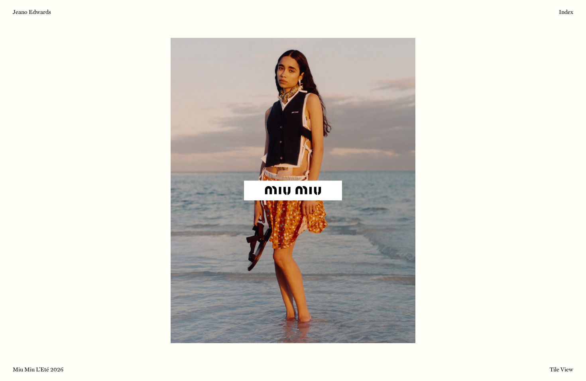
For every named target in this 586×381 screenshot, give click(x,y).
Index (566, 12)
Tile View (561, 369)
